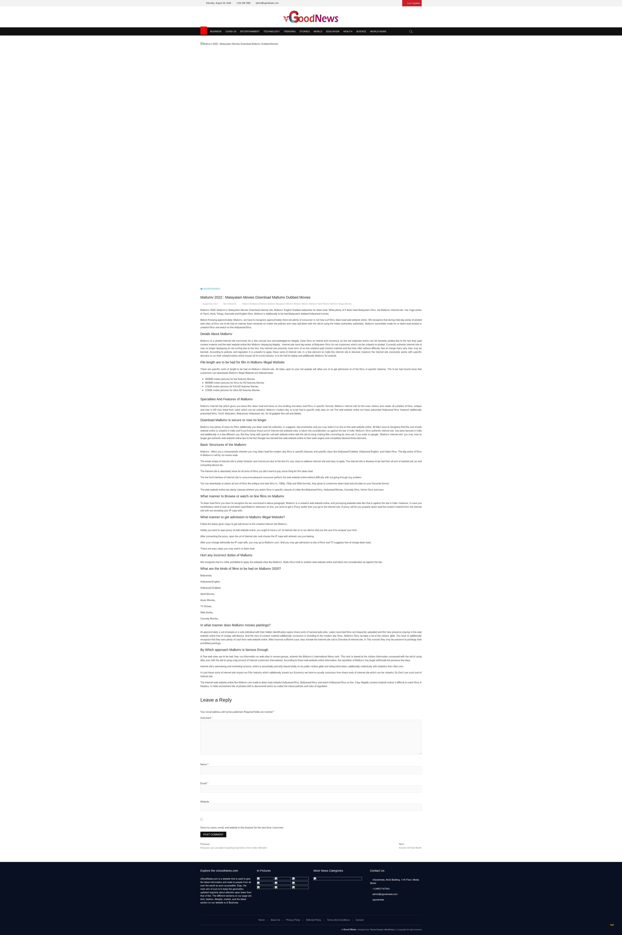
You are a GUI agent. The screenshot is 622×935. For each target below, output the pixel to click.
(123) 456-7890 (243, 2)
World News (378, 31)
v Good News (348, 929)
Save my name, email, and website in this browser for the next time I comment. (242, 827)
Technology (272, 31)
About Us (275, 919)
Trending (290, 31)
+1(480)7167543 (381, 888)
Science (361, 31)
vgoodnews (378, 899)
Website (204, 801)
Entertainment (250, 31)
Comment (206, 717)
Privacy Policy (293, 919)
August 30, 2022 (210, 304)
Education (333, 31)
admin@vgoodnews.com (267, 2)
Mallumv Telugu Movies (340, 304)
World (318, 31)
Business (216, 31)
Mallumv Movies (301, 304)
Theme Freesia (376, 929)
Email (204, 783)
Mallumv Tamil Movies (319, 304)
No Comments (229, 304)
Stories (304, 31)
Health (347, 31)
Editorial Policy (313, 919)
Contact (360, 919)
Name (204, 764)
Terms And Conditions (338, 919)
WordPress (389, 929)
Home (262, 919)
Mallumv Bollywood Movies (254, 304)
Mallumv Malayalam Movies (280, 304)
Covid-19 (230, 31)
